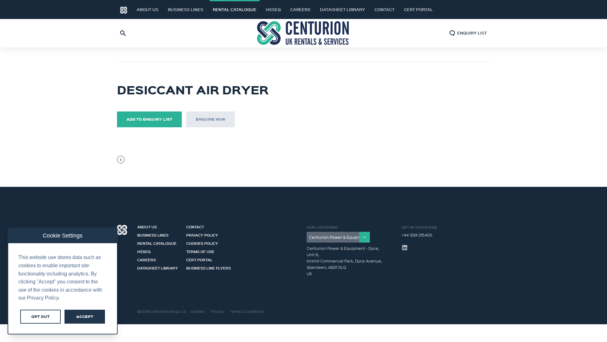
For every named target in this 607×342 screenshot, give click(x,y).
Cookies (197, 311)
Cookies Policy (202, 242)
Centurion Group (122, 230)
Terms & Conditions (247, 311)
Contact (385, 9)
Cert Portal (418, 9)
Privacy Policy (202, 234)
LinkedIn (477, 9)
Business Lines (185, 9)
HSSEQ (273, 9)
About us (147, 9)
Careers (300, 9)
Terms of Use (200, 251)
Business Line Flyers (208, 267)
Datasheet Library (342, 9)
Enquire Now (210, 119)
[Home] (123, 9)
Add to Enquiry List (149, 119)
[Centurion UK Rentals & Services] (303, 33)
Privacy (217, 311)
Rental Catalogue (234, 9)
